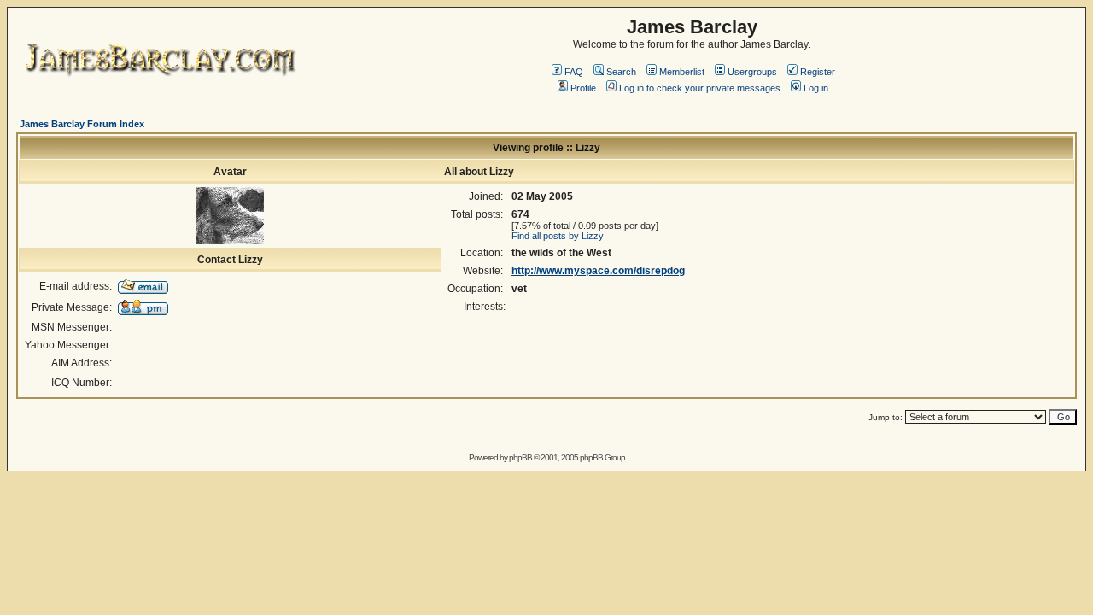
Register (817, 72)
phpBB (520, 457)
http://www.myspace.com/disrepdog (598, 271)
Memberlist (681, 72)
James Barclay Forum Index (82, 124)
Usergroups (752, 72)
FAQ (573, 72)
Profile (583, 88)
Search (621, 72)
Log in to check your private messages (699, 88)
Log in (816, 88)
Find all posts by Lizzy (557, 236)
